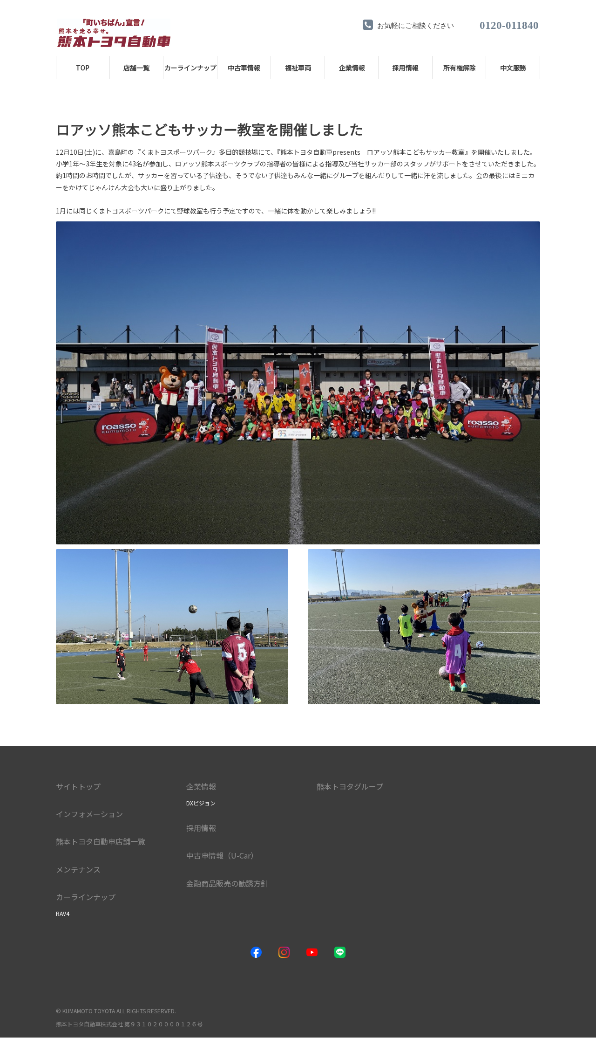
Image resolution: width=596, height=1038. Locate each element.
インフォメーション (89, 813)
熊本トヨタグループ (350, 786)
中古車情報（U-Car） (222, 855)
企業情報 (201, 786)
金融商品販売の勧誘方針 (227, 883)
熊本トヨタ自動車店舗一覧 (100, 841)
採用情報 (201, 827)
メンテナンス (78, 869)
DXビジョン (201, 803)
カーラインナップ (85, 896)
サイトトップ (78, 786)
